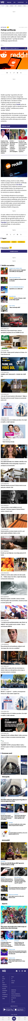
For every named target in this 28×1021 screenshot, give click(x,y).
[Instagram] (22, 971)
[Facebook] (16, 971)
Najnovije (9, 2)
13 (12, 868)
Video (12, 976)
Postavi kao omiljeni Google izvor (10, 48)
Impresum (13, 992)
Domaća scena (4, 940)
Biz (3, 980)
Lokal (3, 998)
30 (6, 305)
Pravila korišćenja (15, 994)
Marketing (13, 990)
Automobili (4, 996)
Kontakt (13, 1001)
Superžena (4, 990)
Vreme (12, 982)
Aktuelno (3, 27)
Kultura (4, 988)
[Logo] (2, 2)
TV (11, 978)
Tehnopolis (4, 994)
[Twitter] (19, 971)
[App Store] (19, 1009)
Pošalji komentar (14, 251)
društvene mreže (6, 242)
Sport (3, 978)
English (13, 980)
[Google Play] (8, 1009)
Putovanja (4, 986)
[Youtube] (25, 971)
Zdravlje (4, 984)
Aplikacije (13, 997)
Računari (11, 822)
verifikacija (21, 242)
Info (3, 976)
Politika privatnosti (16, 996)
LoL (1, 924)
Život (3, 982)
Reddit (14, 242)
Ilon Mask (19, 184)
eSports (4, 992)
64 (6, 296)
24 (6, 277)
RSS (12, 999)
